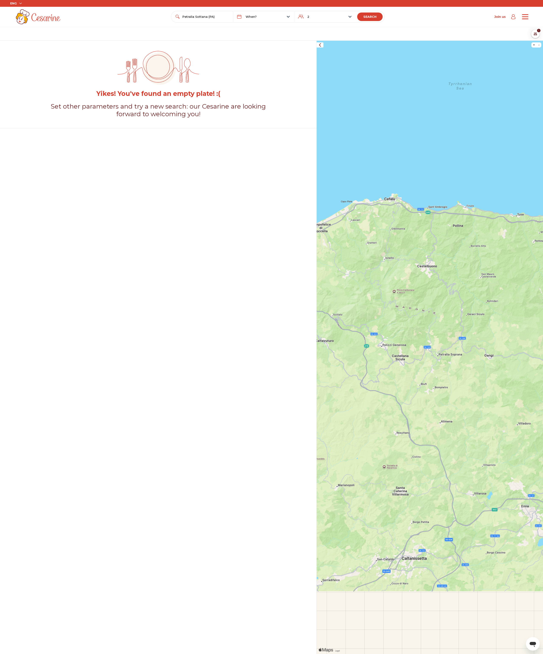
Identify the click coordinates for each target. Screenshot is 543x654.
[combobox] (206, 17)
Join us (500, 17)
